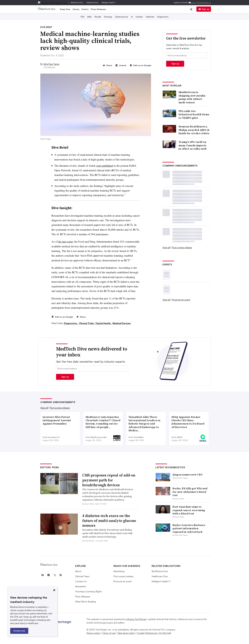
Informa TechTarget (136, 619)
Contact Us (81, 581)
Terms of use (108, 633)
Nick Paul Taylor (52, 64)
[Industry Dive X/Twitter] (55, 575)
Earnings (108, 16)
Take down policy (126, 633)
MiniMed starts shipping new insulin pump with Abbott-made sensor (192, 97)
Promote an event (181, 299)
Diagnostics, (71, 323)
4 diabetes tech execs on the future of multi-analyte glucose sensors (109, 520)
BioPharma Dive (77, 2)
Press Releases (98, 9)
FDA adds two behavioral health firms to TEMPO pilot (194, 114)
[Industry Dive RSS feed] (61, 575)
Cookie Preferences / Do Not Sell (154, 633)
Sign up (205, 9)
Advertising (118, 571)
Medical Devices (122, 323)
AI (132, 16)
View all (166, 247)
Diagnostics (162, 16)
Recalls (98, 16)
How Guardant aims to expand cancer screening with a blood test (188, 510)
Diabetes (150, 16)
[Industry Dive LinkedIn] (42, 575)
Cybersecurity (121, 16)
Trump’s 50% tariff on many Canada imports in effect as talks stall (192, 145)
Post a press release (182, 247)
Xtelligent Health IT (109, 2)
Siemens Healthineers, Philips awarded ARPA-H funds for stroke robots (194, 130)
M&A (89, 16)
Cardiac (139, 16)
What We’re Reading (85, 601)
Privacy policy (93, 633)
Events (85, 9)
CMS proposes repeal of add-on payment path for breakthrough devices (108, 480)
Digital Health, (104, 323)
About (78, 571)
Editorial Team (82, 576)
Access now (19, 630)
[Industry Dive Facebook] (49, 575)
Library (76, 9)
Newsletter (80, 586)
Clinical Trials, (87, 323)
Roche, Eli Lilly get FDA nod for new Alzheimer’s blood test (189, 492)
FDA (82, 16)
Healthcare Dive (92, 2)
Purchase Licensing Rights (88, 591)
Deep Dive (65, 9)
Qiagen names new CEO (187, 474)
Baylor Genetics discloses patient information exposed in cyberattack (188, 528)
